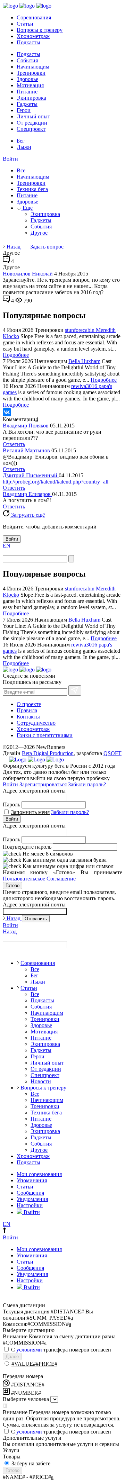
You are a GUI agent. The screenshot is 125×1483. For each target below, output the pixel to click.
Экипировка (31, 98)
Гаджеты (27, 104)
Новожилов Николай (28, 274)
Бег (21, 141)
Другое (39, 233)
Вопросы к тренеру (39, 30)
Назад (13, 247)
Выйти (31, 1212)
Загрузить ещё (27, 515)
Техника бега (32, 189)
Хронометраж (33, 36)
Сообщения (30, 1193)
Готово (12, 885)
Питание (27, 91)
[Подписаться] (74, 690)
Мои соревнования (39, 1174)
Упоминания (32, 1180)
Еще (27, 208)
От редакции (32, 123)
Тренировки (31, 73)
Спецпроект (31, 129)
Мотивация (30, 85)
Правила (27, 710)
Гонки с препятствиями (45, 735)
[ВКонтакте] (7, 412)
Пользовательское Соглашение (39, 878)
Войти (10, 159)
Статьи (25, 24)
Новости (41, 1081)
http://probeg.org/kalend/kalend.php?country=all (55, 482)
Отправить (36, 918)
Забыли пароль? (87, 784)
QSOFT (112, 753)
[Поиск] (71, 558)
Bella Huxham (84, 361)
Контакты (28, 717)
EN (6, 546)
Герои (24, 110)
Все (21, 170)
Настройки (30, 1205)
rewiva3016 (85, 386)
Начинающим (33, 67)
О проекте (29, 704)
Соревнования (34, 17)
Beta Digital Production (48, 753)
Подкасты (28, 42)
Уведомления (32, 1199)
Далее (12, 1356)
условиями (29, 1350)
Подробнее (16, 355)
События (27, 60)
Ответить (14, 444)
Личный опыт (33, 116)
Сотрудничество (36, 723)
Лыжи (24, 147)
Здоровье (27, 79)
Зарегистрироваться (43, 784)
